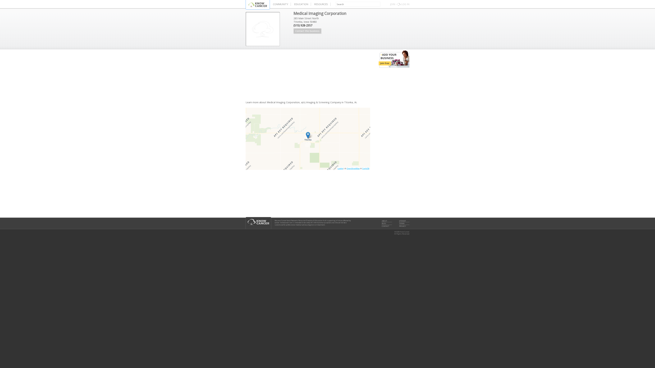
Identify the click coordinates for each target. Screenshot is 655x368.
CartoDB (365, 168)
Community (280, 4)
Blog (384, 224)
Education (301, 4)
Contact (385, 226)
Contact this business (307, 31)
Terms (401, 224)
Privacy (402, 226)
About (384, 221)
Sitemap (402, 221)
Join (392, 4)
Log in (405, 4)
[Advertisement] (308, 77)
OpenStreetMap (353, 168)
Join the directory (394, 59)
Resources (321, 4)
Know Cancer (258, 4)
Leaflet (340, 168)
